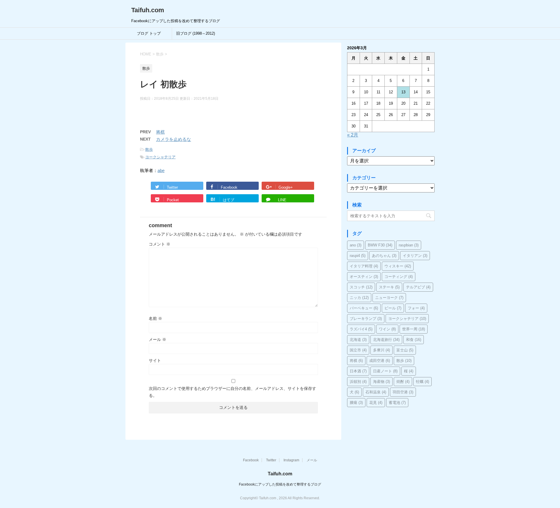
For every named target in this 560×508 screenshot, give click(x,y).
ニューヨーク (389, 297)
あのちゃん (384, 255)
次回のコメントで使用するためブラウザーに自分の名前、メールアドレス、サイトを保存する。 (232, 392)
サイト (155, 360)
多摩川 (381, 350)
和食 (413, 339)
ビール (392, 308)
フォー (416, 308)
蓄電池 (397, 402)
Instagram (291, 460)
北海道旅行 (386, 339)
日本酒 (358, 371)
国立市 (358, 350)
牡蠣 (422, 381)
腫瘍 (356, 402)
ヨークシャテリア (160, 157)
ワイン (387, 329)
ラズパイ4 (361, 329)
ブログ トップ (149, 33)
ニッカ (359, 297)
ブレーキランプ (366, 318)
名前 (155, 318)
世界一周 (413, 329)
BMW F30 (380, 245)
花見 (375, 402)
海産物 (381, 381)
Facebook (251, 460)
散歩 (149, 149)
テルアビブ (418, 287)
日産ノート (385, 371)
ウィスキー (397, 266)
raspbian (409, 245)
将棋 (160, 131)
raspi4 (357, 255)
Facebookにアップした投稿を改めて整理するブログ (280, 484)
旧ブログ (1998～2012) (195, 33)
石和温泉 (375, 392)
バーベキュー (364, 308)
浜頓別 (358, 381)
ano (355, 245)
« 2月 (352, 134)
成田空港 (379, 360)
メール (157, 339)
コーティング (398, 276)
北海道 (358, 339)
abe (161, 170)
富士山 (404, 350)
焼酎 (403, 381)
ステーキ (389, 287)
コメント (159, 244)
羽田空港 (403, 392)
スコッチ (361, 287)
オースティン (364, 276)
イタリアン (415, 255)
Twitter (271, 460)
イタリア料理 (364, 266)
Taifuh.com (147, 10)
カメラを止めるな (173, 139)
